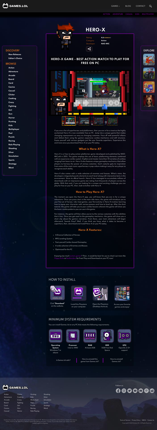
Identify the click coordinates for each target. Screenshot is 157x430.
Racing (12, 141)
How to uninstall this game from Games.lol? (90, 360)
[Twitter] (129, 391)
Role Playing (14, 145)
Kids (137, 14)
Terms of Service (125, 420)
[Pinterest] (146, 391)
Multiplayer (148, 14)
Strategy (12, 164)
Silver (11, 152)
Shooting (13, 148)
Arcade (12, 76)
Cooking (12, 98)
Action (106, 14)
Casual (129, 14)
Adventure (118, 14)
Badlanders (71, 258)
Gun (10, 114)
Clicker (12, 95)
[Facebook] (118, 391)
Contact (140, 6)
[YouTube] (135, 391)
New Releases (15, 54)
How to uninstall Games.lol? (116, 360)
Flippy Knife (59, 258)
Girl (10, 110)
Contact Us (150, 420)
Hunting (12, 122)
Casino (12, 87)
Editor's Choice (15, 58)
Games (114, 6)
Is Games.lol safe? (63, 360)
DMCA (144, 420)
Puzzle (11, 137)
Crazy (11, 102)
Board (11, 79)
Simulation (14, 156)
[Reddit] (152, 391)
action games (75, 256)
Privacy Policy (136, 420)
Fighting (12, 106)
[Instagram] (124, 391)
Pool (10, 133)
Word (11, 168)
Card (11, 83)
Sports (11, 160)
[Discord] (140, 391)
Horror (12, 118)
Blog (128, 6)
